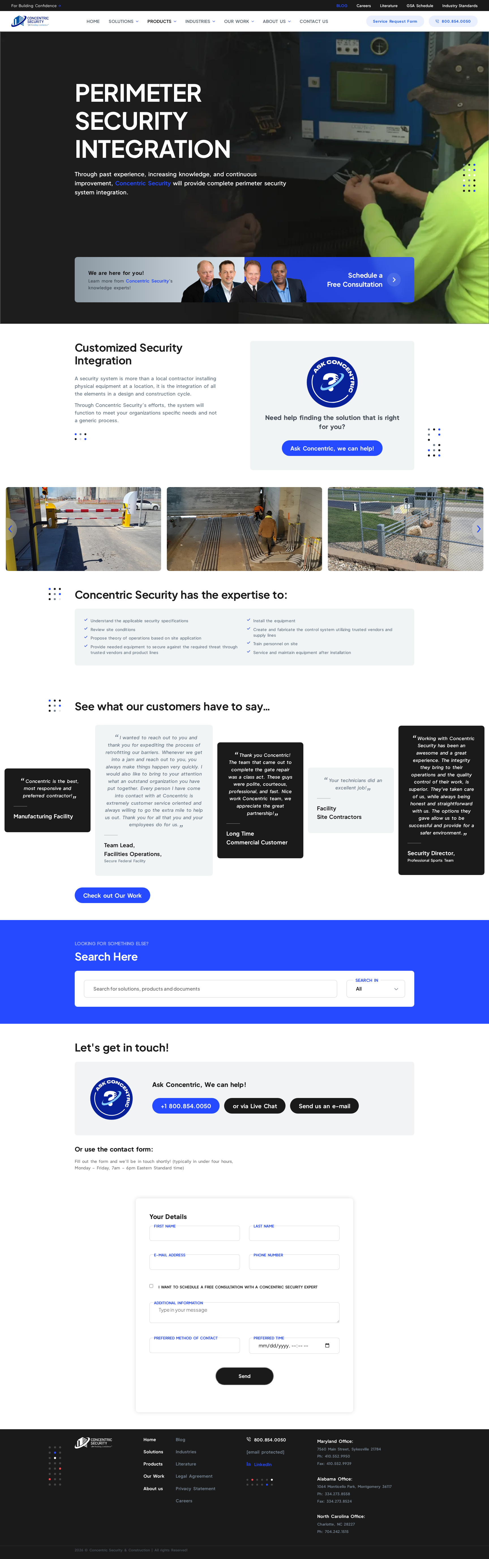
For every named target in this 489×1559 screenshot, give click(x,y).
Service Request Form (395, 21)
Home (149, 1439)
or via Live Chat (255, 1105)
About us (153, 1488)
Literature (389, 5)
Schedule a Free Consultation (355, 279)
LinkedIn (262, 1464)
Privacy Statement (195, 1488)
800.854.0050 (456, 21)
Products (153, 1463)
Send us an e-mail (324, 1105)
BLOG (342, 5)
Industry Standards (460, 5)
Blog (180, 1439)
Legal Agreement (194, 1476)
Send (244, 1376)
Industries (186, 1451)
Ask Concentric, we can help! (332, 448)
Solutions (153, 1451)
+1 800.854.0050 (186, 1105)
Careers (364, 5)
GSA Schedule (420, 5)
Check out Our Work (112, 895)
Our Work (153, 1476)
